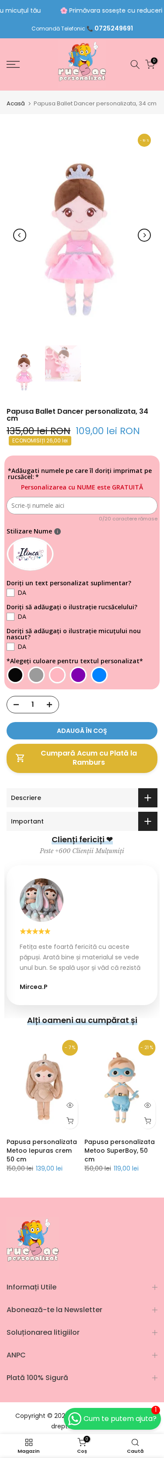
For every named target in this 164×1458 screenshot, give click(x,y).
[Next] (144, 235)
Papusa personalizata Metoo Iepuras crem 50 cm (42, 1150)
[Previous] (19, 235)
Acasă (16, 103)
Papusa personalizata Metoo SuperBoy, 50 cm (119, 1150)
